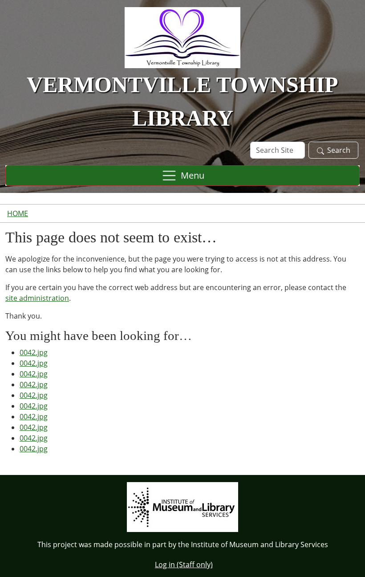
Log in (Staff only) (184, 564)
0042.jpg (34, 352)
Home (17, 213)
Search (338, 150)
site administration (37, 298)
